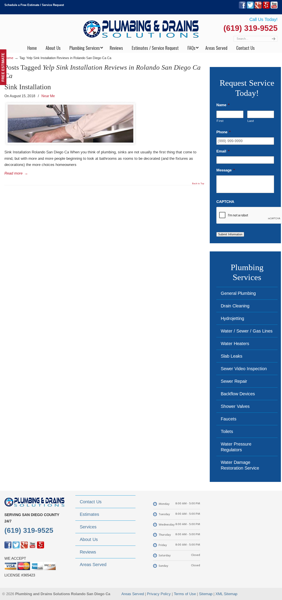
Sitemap (205, 594)
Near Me (48, 96)
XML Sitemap (226, 594)
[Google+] (258, 7)
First (220, 121)
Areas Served (132, 594)
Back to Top (198, 183)
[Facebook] (242, 7)
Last (250, 121)
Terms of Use (185, 594)
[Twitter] (250, 7)
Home (8, 58)
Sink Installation (27, 87)
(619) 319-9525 (250, 28)
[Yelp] (266, 7)
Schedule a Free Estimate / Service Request (34, 5)
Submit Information (230, 234)
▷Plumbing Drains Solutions (141, 29)
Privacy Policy (159, 594)
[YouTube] (274, 7)
